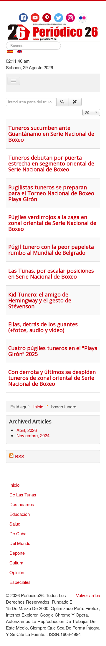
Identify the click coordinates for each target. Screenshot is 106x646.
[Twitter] (58, 17)
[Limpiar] (75, 102)
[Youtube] (35, 17)
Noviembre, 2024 (32, 435)
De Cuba (17, 533)
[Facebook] (23, 17)
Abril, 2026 (26, 430)
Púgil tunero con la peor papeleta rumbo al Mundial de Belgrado (51, 249)
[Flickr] (82, 18)
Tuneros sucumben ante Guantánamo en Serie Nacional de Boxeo (51, 133)
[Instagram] (70, 17)
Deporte (17, 553)
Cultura (16, 562)
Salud (14, 524)
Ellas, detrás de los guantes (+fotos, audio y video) (43, 327)
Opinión (16, 572)
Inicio (14, 485)
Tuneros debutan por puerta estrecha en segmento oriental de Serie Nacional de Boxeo (51, 163)
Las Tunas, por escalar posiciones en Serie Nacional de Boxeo (51, 273)
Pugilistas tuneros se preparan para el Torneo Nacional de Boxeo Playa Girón (51, 193)
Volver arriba (88, 595)
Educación (19, 514)
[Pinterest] (46, 17)
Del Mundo (19, 543)
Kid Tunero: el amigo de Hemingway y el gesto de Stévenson (39, 300)
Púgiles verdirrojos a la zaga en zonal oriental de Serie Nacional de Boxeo (52, 222)
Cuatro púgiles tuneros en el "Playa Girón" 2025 (52, 350)
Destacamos (21, 504)
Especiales (20, 582)
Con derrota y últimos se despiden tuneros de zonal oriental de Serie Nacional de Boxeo (52, 377)
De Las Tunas (22, 494)
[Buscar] (62, 102)
